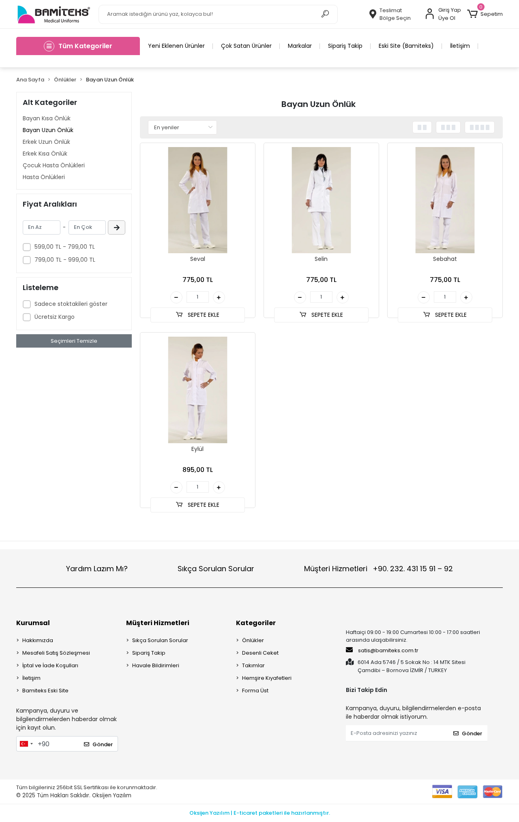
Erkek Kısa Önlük (45, 153)
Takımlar (253, 665)
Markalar (300, 46)
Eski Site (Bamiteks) (406, 46)
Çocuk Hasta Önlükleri (54, 165)
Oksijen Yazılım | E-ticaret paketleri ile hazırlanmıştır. (259, 813)
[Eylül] (197, 390)
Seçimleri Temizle (74, 341)
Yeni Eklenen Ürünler (176, 46)
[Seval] (197, 200)
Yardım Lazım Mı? (97, 569)
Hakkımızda (37, 640)
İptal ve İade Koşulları (50, 665)
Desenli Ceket (260, 653)
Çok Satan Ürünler (246, 46)
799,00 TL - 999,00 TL (64, 260)
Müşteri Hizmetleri (378, 569)
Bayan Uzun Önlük (48, 130)
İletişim (460, 46)
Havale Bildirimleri (155, 665)
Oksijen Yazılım (111, 795)
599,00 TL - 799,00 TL (64, 247)
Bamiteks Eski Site (45, 690)
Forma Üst (255, 690)
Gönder (102, 744)
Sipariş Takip (345, 46)
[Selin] (321, 200)
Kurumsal (33, 623)
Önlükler (253, 640)
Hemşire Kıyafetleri (267, 678)
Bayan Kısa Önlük (47, 118)
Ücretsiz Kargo (54, 317)
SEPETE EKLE (202, 315)
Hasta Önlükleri (44, 177)
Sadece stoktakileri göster (70, 304)
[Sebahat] (445, 200)
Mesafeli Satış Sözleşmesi (56, 653)
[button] (485, 14)
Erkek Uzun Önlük (46, 142)
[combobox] (26, 744)
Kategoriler (256, 623)
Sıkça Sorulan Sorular (216, 569)
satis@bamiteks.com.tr (387, 650)
